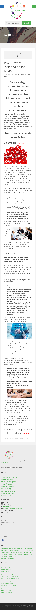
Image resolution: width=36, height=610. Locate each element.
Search (26, 23)
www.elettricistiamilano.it (8, 479)
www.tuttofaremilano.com (8, 486)
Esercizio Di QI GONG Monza (22, 550)
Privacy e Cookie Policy (28, 607)
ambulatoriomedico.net (7, 582)
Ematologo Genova (6, 592)
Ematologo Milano (6, 476)
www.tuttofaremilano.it (7, 484)
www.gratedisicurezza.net (8, 481)
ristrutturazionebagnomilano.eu (10, 585)
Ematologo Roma (6, 590)
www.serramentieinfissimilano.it (10, 594)
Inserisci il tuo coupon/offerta (9, 522)
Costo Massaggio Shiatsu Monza (19, 552)
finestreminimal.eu (6, 569)
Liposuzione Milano (6, 566)
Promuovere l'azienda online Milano (17, 438)
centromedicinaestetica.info (9, 583)
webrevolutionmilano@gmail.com (12, 508)
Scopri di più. (5, 462)
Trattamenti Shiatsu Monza (8, 556)
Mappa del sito (16, 607)
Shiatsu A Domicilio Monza (24, 554)
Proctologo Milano (6, 495)
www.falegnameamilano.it (8, 483)
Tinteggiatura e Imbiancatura (9, 576)
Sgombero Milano (21, 548)
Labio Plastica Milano (7, 568)
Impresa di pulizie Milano (8, 490)
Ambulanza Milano (6, 587)
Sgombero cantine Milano (8, 548)
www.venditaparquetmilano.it (9, 477)
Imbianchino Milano (6, 488)
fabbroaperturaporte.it (7, 558)
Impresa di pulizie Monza (8, 491)
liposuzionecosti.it (6, 573)
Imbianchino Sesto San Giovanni (10, 578)
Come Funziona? (5, 520)
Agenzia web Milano (28, 605)
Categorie (4, 525)
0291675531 (21, 143)
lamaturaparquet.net (7, 571)
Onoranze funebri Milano (8, 493)
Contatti (3, 527)
